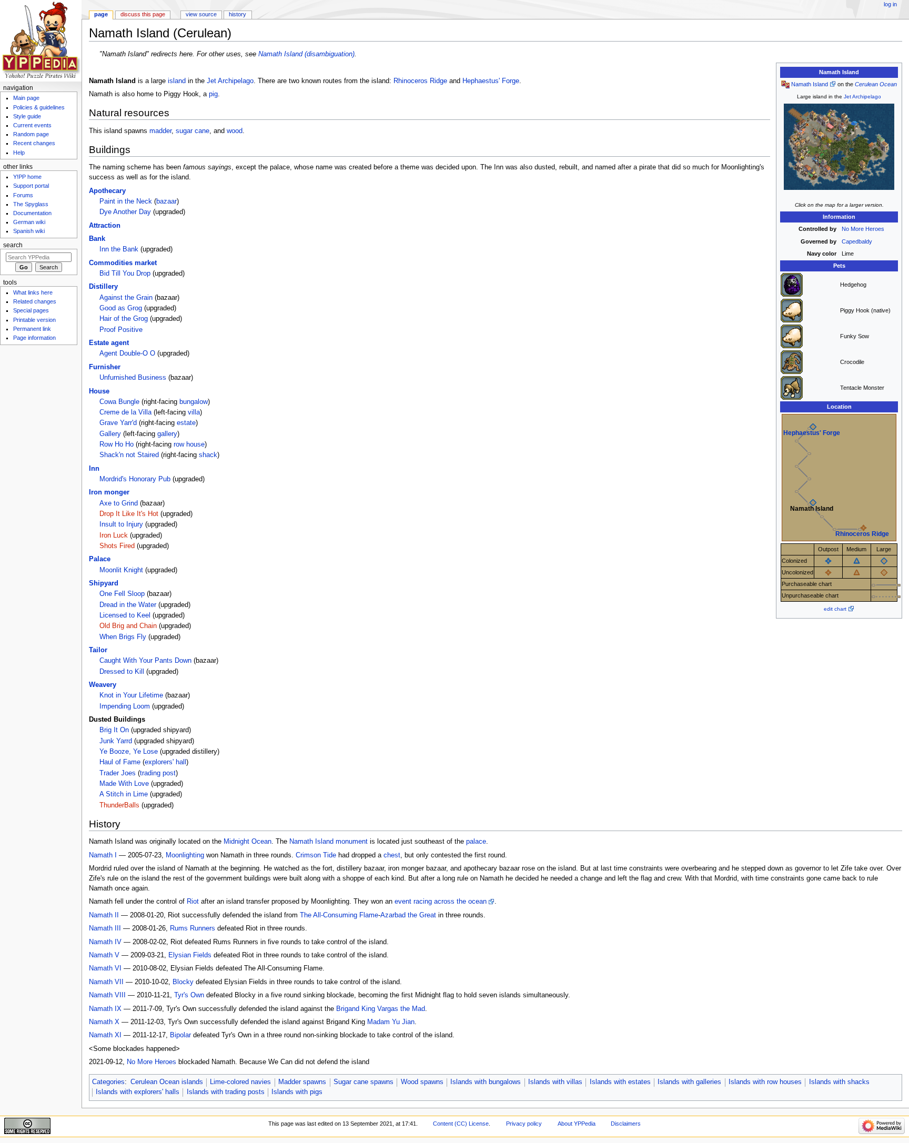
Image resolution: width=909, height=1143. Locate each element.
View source (201, 14)
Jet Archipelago (862, 96)
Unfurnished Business (132, 377)
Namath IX (105, 1009)
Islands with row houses (765, 1082)
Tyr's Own (189, 995)
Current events (32, 125)
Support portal (31, 186)
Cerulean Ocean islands (166, 1082)
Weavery (102, 685)
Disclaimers (626, 1123)
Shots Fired (117, 546)
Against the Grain (126, 297)
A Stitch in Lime (123, 794)
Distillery (103, 286)
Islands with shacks (839, 1082)
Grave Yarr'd (118, 423)
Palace (99, 559)
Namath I (103, 855)
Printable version (34, 320)
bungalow (193, 402)
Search (13, 245)
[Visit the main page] (41, 41)
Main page (26, 98)
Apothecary (107, 191)
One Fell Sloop (122, 594)
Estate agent (109, 343)
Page (101, 14)
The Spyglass (30, 204)
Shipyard (103, 583)
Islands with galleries (689, 1082)
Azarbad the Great (408, 915)
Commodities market (123, 263)
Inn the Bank (118, 249)
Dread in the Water (127, 605)
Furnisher (104, 367)
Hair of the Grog (123, 318)
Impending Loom (124, 706)
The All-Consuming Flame (339, 915)
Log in (890, 4)
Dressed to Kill (121, 671)
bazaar (166, 201)
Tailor (98, 650)
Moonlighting (185, 855)
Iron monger (109, 492)
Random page (31, 134)
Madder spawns (302, 1082)
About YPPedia (576, 1123)
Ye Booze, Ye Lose (128, 751)
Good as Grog (120, 308)
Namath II (104, 915)
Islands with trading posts (226, 1092)
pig (213, 94)
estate (186, 423)
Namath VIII (107, 995)
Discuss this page (142, 14)
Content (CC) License (461, 1123)
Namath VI (105, 968)
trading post (158, 773)
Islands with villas (555, 1082)
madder (160, 131)
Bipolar (180, 1035)
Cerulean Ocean (876, 84)
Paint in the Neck (125, 201)
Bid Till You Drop (124, 273)
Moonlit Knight (121, 570)
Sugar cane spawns (363, 1082)
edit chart (835, 609)
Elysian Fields (189, 955)
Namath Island (809, 84)
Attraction (104, 225)
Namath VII (106, 982)
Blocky (183, 982)
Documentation (32, 213)
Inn (94, 468)
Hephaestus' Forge (811, 433)
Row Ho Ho (116, 444)
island (177, 81)
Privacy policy (524, 1123)
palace (476, 841)
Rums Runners (192, 928)
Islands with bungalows (485, 1082)
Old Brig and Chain (128, 626)
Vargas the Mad (401, 1009)
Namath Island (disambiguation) (306, 54)
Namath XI (105, 1035)
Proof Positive (121, 329)
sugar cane (192, 131)
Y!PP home (27, 177)
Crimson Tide (316, 855)
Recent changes (34, 143)
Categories (108, 1082)
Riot (193, 901)
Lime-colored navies (240, 1082)
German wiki (29, 222)
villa (194, 412)
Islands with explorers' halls (137, 1092)
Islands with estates (620, 1082)
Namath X (104, 1022)
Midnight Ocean (247, 841)
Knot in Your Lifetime (131, 695)
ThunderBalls (119, 805)
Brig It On (114, 730)
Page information (34, 338)
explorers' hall (165, 762)
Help (19, 152)
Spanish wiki (29, 231)
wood (235, 131)
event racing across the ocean (441, 901)
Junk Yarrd (115, 741)
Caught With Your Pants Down (145, 660)
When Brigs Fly (122, 637)
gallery (167, 434)
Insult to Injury (121, 524)
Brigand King (355, 1009)
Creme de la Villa (125, 412)
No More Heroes (863, 229)
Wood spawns (422, 1082)
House (99, 391)
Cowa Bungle (119, 402)
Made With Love (124, 783)
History (237, 14)
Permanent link (32, 329)
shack (208, 455)
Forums (23, 195)
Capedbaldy (857, 241)
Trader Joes (117, 773)
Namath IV (105, 942)
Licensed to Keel (124, 615)
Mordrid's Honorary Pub (134, 479)
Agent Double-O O (127, 353)
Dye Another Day (125, 212)
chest (391, 855)
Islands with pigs (296, 1092)
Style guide (27, 116)
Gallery (110, 434)
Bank (97, 238)
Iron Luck (113, 535)
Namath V (104, 955)
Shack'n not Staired (129, 455)
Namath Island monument (328, 841)
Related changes (34, 301)
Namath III (105, 928)
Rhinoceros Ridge (862, 534)
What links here (33, 292)
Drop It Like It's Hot (128, 514)
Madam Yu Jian (391, 1022)
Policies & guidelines (39, 107)
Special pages (31, 310)
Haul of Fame (119, 762)
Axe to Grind (118, 503)
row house (189, 444)
